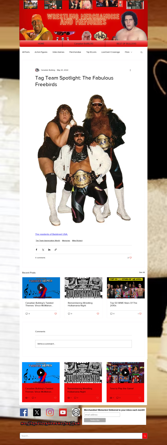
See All (142, 272)
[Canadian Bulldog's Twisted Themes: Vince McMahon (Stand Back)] (41, 287)
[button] (141, 52)
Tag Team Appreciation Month (48, 240)
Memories (66, 240)
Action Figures (41, 52)
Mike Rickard (77, 240)
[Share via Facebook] (36, 249)
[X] (37, 412)
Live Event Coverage (111, 52)
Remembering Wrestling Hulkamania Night (80, 304)
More (127, 52)
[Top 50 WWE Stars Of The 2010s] (126, 287)
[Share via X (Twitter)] (43, 249)
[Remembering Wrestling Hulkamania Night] (83, 287)
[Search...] (144, 436)
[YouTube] (63, 412)
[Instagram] (50, 412)
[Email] (76, 412)
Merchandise (75, 52)
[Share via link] (55, 249)
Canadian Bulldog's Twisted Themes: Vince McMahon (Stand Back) (39, 304)
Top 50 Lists (91, 52)
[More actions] (130, 70)
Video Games (58, 52)
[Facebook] (24, 412)
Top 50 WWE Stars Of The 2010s (123, 304)
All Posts (25, 52)
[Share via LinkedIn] (49, 249)
